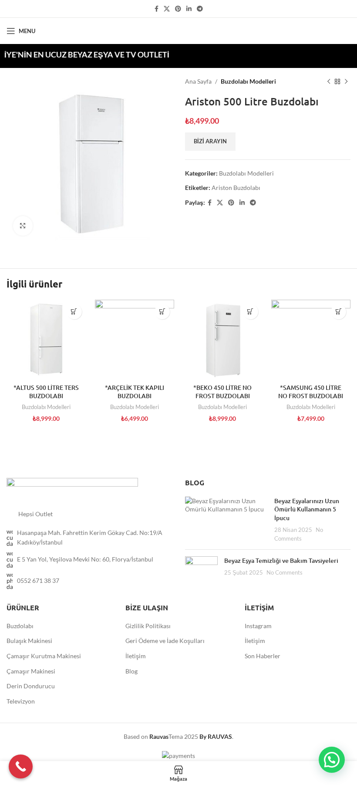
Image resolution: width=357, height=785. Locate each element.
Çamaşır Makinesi (31, 671)
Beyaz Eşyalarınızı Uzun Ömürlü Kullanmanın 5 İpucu (306, 509)
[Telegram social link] (199, 9)
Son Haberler (262, 656)
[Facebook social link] (156, 9)
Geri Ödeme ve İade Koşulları (165, 640)
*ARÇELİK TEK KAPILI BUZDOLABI (134, 391)
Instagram (258, 625)
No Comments (284, 572)
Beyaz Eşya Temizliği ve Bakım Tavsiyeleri (281, 560)
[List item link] (89, 581)
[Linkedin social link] (189, 9)
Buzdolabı (20, 625)
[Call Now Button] (21, 766)
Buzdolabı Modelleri (248, 81)
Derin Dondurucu (31, 686)
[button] (332, 760)
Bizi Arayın (210, 141)
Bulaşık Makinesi (29, 640)
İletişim (135, 656)
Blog (131, 671)
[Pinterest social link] (178, 9)
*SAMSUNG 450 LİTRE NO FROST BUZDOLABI (310, 391)
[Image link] (72, 488)
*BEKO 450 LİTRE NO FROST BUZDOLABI (222, 391)
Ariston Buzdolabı (236, 187)
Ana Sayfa (198, 81)
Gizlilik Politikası (148, 625)
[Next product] (346, 81)
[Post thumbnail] (226, 520)
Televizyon (21, 701)
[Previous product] (328, 81)
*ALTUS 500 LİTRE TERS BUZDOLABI (46, 391)
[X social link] (166, 9)
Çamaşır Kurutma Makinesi (44, 656)
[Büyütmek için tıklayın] (23, 226)
